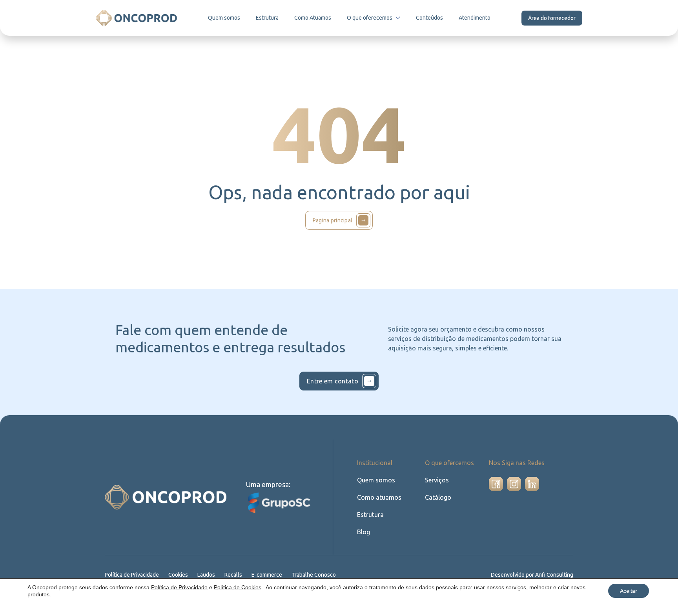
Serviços (437, 480)
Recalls (233, 575)
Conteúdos (429, 18)
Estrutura (267, 18)
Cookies (178, 575)
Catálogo (438, 497)
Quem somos (224, 18)
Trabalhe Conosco (314, 575)
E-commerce (267, 575)
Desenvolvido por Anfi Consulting (532, 575)
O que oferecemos (369, 18)
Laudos (206, 575)
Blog (363, 531)
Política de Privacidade (132, 575)
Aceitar (628, 591)
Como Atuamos (312, 18)
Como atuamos (379, 497)
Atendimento (474, 18)
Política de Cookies (237, 587)
